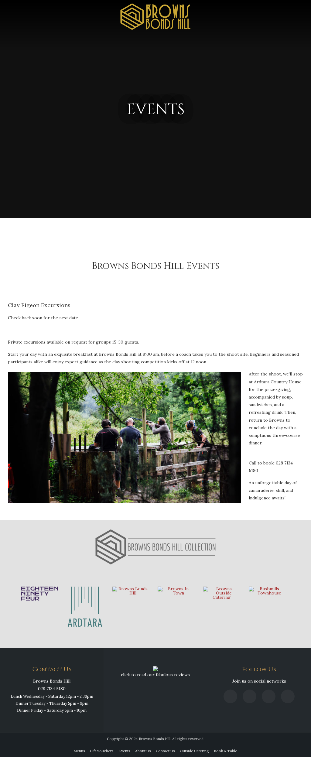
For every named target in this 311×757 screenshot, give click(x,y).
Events (124, 750)
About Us (143, 750)
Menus (79, 750)
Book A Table (225, 750)
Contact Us (165, 750)
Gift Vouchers (102, 750)
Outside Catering (194, 750)
